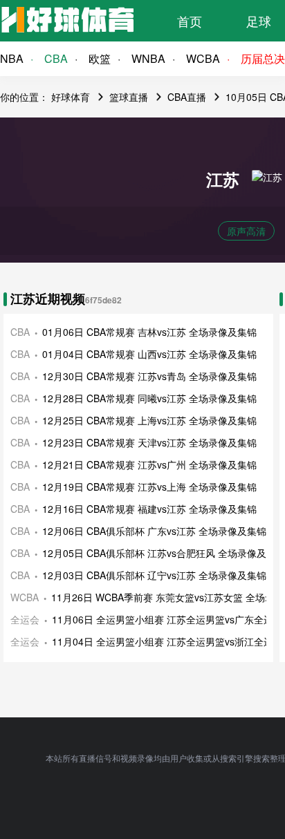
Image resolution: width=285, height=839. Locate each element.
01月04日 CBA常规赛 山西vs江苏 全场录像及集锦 (149, 354)
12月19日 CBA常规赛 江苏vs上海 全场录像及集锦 (149, 486)
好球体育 (70, 97)
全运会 (24, 619)
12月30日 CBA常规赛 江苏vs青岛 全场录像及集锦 (149, 376)
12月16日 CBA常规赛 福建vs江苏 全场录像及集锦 (149, 509)
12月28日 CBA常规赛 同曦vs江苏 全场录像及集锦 (149, 398)
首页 (189, 21)
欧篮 (100, 58)
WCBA (203, 58)
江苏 (222, 179)
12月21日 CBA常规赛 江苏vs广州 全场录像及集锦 (149, 464)
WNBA (148, 58)
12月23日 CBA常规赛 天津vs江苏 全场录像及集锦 (149, 442)
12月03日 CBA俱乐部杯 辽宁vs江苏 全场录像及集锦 (154, 575)
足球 (258, 21)
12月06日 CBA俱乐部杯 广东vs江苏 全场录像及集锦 (154, 531)
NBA (12, 58)
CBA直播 (186, 97)
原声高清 (246, 231)
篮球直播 (128, 97)
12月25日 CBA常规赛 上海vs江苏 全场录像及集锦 (149, 420)
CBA (56, 58)
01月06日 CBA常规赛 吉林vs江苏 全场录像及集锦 (149, 332)
